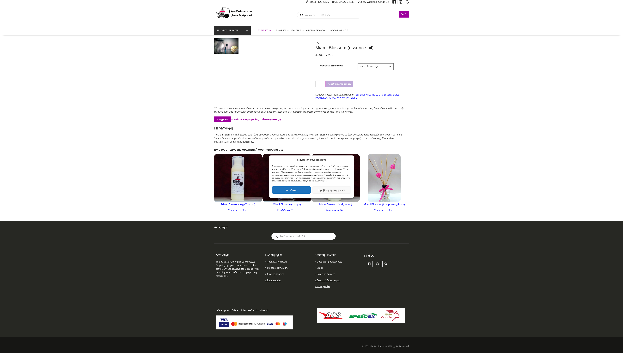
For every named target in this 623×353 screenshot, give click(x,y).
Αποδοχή (291, 190)
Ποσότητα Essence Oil (331, 65)
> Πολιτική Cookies (325, 274)
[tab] (222, 119)
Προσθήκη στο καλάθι (339, 83)
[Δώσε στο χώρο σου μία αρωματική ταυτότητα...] (384, 178)
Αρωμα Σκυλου (315, 30)
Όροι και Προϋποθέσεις (329, 261)
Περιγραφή (222, 119)
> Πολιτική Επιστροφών (327, 280)
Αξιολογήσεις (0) (271, 119)
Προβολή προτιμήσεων (331, 190)
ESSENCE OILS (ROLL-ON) (369, 94)
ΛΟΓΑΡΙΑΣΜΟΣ (339, 30)
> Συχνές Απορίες (274, 274)
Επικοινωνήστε (236, 268)
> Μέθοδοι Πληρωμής (276, 267)
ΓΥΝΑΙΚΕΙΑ (264, 30)
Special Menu (230, 30)
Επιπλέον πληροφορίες (245, 119)
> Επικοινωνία (273, 280)
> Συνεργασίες (322, 286)
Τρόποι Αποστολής (277, 261)
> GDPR (319, 267)
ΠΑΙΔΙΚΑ (296, 30)
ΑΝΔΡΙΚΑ (281, 30)
